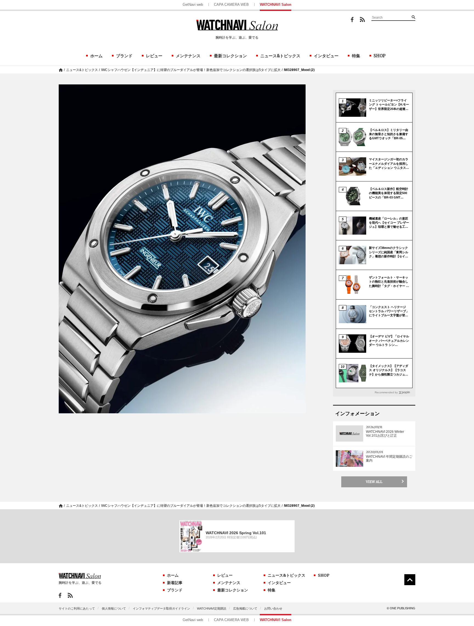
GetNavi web (193, 4)
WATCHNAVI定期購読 (211, 608)
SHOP (379, 55)
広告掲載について (245, 608)
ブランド (124, 55)
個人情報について (114, 608)
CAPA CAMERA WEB (231, 4)
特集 (356, 55)
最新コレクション (230, 55)
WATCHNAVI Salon (275, 4)
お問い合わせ (273, 608)
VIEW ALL (374, 482)
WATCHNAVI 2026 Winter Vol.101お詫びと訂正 (385, 433)
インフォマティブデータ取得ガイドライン (161, 608)
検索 (413, 17)
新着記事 (174, 582)
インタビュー (326, 55)
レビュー (154, 55)
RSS (362, 19)
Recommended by (386, 392)
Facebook (352, 19)
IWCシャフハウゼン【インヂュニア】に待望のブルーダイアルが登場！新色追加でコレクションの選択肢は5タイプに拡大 (191, 70)
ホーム (96, 55)
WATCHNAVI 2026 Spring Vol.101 (236, 533)
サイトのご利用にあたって (77, 608)
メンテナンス (188, 55)
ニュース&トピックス (280, 55)
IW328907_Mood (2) (299, 70)
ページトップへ (409, 579)
